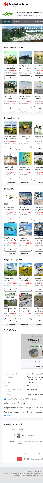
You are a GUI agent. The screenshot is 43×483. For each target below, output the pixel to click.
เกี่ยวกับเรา (27, 21)
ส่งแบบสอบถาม (11, 78)
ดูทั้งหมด (7, 415)
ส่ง (19, 459)
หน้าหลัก (7, 21)
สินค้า (18, 21)
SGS (40, 399)
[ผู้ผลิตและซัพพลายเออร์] (15, 4)
